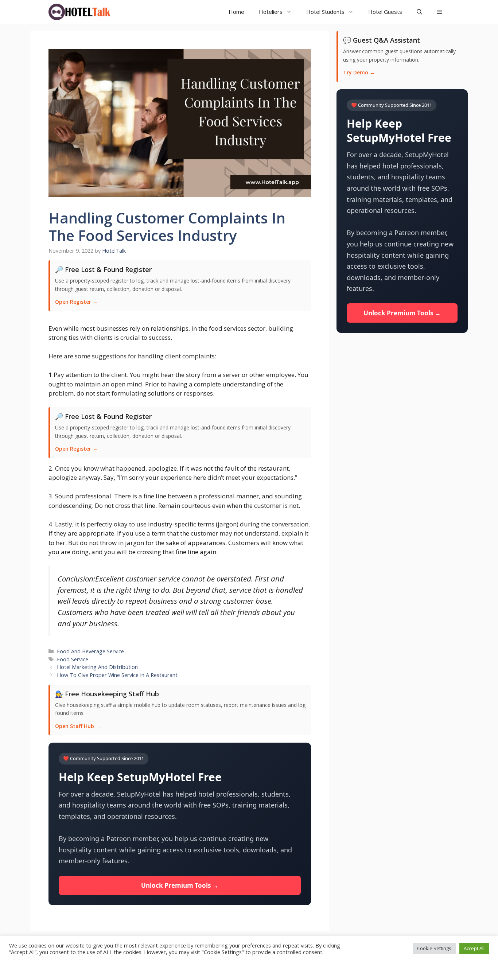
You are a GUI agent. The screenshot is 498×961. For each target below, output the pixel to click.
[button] (439, 12)
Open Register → (76, 301)
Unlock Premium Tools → (179, 885)
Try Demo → (359, 72)
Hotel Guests (385, 11)
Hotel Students (325, 11)
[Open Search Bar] (419, 12)
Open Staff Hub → (78, 726)
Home (236, 11)
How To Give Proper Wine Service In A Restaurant (117, 675)
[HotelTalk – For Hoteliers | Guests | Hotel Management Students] (79, 12)
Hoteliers (271, 11)
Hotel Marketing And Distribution (97, 667)
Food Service (72, 659)
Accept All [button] (474, 948)
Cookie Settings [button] (434, 948)
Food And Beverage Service (90, 651)
